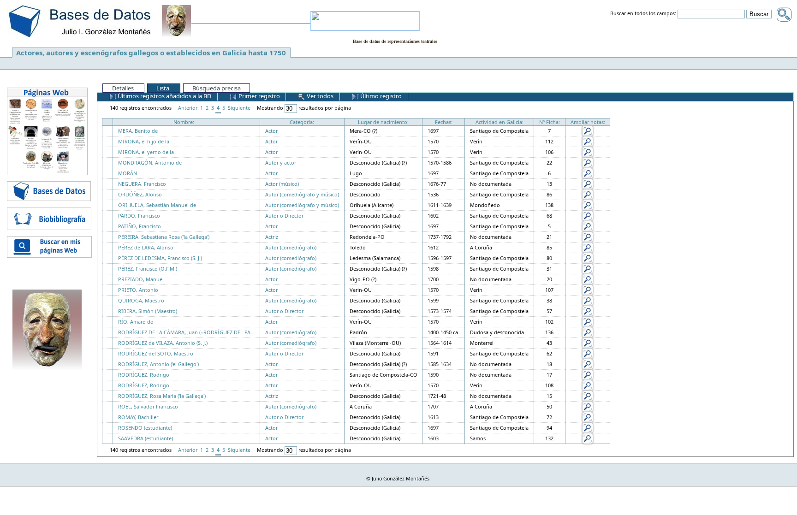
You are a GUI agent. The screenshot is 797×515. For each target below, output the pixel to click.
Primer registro (258, 96)
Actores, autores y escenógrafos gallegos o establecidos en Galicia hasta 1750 (151, 52)
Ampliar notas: (588, 121)
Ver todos (319, 96)
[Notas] (588, 130)
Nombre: (183, 121)
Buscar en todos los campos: (643, 14)
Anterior (187, 107)
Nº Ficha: (549, 121)
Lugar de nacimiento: (383, 121)
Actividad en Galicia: (499, 121)
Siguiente (239, 107)
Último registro (380, 96)
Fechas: (443, 121)
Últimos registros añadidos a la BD (163, 96)
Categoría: (302, 121)
